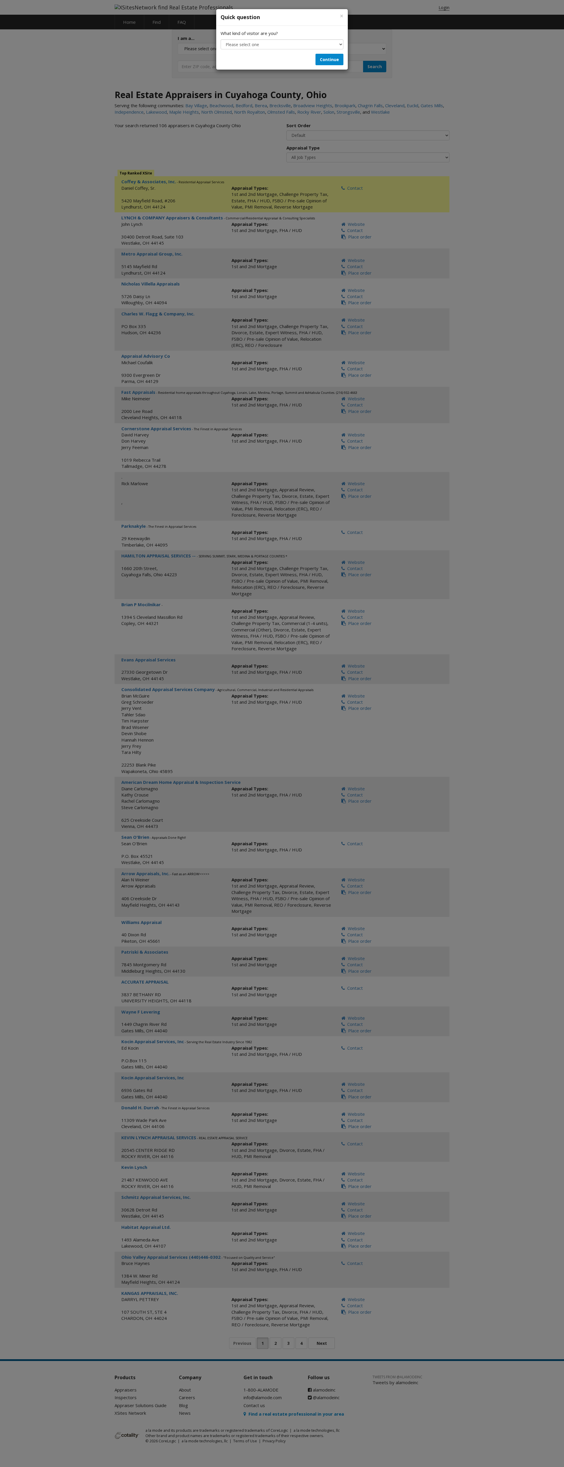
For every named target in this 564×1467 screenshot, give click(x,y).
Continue (329, 59)
